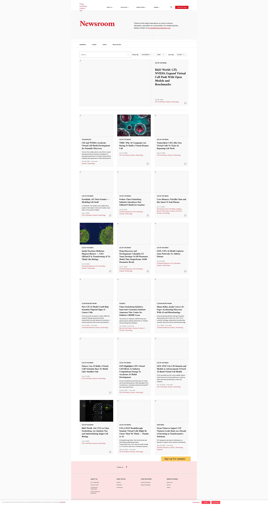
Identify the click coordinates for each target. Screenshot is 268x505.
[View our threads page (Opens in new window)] (135, 467)
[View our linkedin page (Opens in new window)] (140, 467)
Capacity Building (145, 485)
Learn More (62, 502)
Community (120, 487)
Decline (205, 502)
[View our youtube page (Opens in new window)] (149, 467)
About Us (109, 7)
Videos (104, 44)
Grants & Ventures (146, 482)
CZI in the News (160, 102)
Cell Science (161, 209)
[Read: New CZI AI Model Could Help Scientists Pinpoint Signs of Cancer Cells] (96, 306)
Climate (159, 447)
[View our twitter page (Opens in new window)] (144, 467)
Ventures (159, 449)
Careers (156, 7)
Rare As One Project (163, 211)
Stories (94, 44)
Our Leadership (95, 482)
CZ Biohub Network (125, 212)
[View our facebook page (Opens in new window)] (126, 467)
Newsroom (83, 44)
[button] (146, 54)
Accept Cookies (216, 502)
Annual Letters (95, 485)
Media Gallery (117, 44)
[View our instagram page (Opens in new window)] (131, 467)
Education (166, 447)
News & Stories (141, 7)
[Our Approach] (83, 7)
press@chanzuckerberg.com (160, 28)
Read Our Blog (181, 7)
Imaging (178, 209)
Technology (175, 102)
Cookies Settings (196, 502)
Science (168, 102)
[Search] (171, 7)
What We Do (124, 7)
